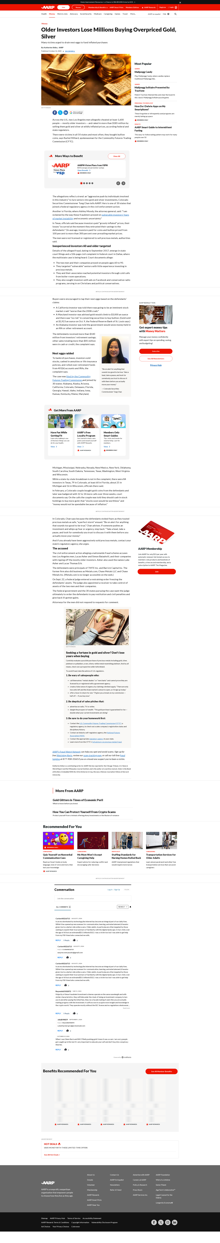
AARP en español (154, 14)
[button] (175, 14)
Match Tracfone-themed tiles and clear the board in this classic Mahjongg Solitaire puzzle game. (155, 96)
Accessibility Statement (92, 1218)
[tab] (63, 907)
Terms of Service (73, 1218)
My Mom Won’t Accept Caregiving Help (89, 856)
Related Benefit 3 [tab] (86, 183)
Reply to (66, 949)
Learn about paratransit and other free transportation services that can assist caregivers (161, 864)
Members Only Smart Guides (111, 434)
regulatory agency (96, 739)
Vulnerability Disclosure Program (104, 1222)
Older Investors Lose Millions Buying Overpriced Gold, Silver (108, 33)
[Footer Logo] (57, 1183)
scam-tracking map (92, 755)
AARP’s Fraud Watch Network (66, 751)
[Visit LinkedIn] (174, 1222)
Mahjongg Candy (143, 72)
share (118, 940)
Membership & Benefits (97, 7)
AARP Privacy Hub (57, 1218)
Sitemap (44, 1218)
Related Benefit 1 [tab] (81, 183)
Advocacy (116, 851)
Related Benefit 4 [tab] (89, 183)
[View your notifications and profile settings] (130, 907)
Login (172, 7)
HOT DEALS (50, 1144)
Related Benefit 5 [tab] (92, 183)
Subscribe (156, 351)
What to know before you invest (65, 803)
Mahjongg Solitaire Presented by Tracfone (152, 89)
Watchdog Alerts (64, 755)
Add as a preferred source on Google (80, 112)
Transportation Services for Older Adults (161, 856)
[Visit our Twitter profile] (161, 1222)
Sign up (117, 890)
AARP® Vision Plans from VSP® (92, 165)
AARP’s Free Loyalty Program (86, 434)
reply (58, 940)
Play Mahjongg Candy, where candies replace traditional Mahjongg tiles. (152, 77)
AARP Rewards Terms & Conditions (55, 1222)
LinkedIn (65, 112)
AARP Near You (93, 1205)
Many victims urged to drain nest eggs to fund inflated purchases (74, 42)
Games (137, 69)
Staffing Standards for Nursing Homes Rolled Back (126, 856)
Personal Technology (144, 103)
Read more (126, 1008)
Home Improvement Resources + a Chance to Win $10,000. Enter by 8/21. (107, 2)
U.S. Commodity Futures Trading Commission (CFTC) (100, 723)
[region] (92, 974)
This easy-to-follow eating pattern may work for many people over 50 (156, 135)
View (53, 446)
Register (163, 7)
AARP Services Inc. (140, 1195)
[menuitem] (44, 15)
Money (45, 23)
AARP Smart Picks (116, 7)
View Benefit (82, 170)
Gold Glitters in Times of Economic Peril (78, 800)
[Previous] (118, 183)
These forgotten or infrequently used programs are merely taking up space (154, 114)
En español (70, 51)
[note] (86, 108)
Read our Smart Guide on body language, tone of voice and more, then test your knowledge (58, 864)
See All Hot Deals (51, 1155)
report (125, 940)
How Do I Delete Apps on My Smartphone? (150, 108)
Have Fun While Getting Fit (59, 434)
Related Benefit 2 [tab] (84, 183)
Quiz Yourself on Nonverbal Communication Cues (57, 856)
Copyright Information (80, 1222)
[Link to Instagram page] (167, 1222)
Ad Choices (45, 1226)
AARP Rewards (150, 7)
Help (164, 14)
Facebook (54, 112)
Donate (90, 1180)
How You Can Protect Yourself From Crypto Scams (84, 812)
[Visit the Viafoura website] (126, 1057)
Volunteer (91, 1185)
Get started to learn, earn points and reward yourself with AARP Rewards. (86, 440)
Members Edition (132, 7)
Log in (110, 890)
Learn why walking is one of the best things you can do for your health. (60, 440)
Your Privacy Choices (60, 1226)
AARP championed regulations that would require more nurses (125, 863)
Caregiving (47, 851)
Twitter (60, 112)
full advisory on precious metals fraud (107, 742)
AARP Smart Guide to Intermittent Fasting (153, 129)
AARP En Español (117, 1180)
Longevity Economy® (164, 1203)
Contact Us (114, 1175)
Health (137, 124)
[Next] (123, 183)
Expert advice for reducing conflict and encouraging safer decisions (92, 863)
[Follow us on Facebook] (154, 1222)
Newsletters (115, 1185)
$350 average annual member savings (90, 168)
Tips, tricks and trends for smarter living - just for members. (113, 440)
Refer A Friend (115, 1190)
